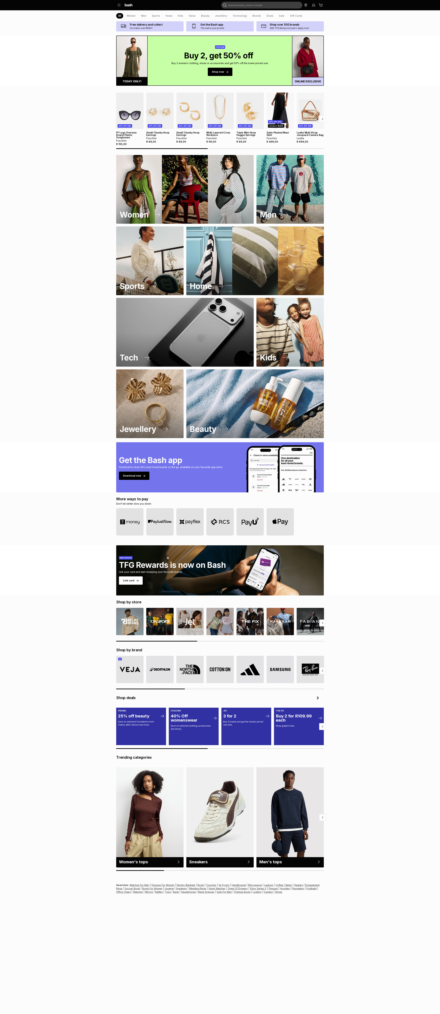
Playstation (298, 888)
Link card (128, 580)
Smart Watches (216, 888)
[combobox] (261, 5)
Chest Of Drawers (238, 888)
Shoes (278, 891)
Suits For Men (224, 891)
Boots (200, 885)
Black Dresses (206, 891)
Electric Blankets (186, 885)
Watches (138, 891)
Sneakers (181, 888)
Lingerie (169, 888)
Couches (211, 885)
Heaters (298, 885)
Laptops (268, 885)
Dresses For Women (163, 885)
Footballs (311, 888)
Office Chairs (123, 891)
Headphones (188, 891)
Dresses (273, 888)
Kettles (159, 891)
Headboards (239, 885)
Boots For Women (152, 888)
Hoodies (285, 888)
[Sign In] (313, 5)
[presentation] (119, 16)
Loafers (257, 891)
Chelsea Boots (242, 891)
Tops (168, 891)
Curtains (268, 891)
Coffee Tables (284, 885)
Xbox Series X (258, 888)
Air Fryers (224, 885)
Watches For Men (139, 885)
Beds (176, 891)
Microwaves (255, 885)
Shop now (218, 71)
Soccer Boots (132, 888)
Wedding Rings (197, 888)
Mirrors (149, 891)
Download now (132, 475)
